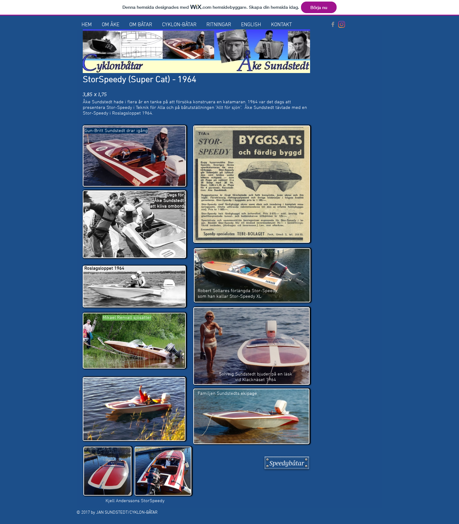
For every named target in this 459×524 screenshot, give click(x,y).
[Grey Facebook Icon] (332, 24)
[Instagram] (341, 24)
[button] (110, 25)
